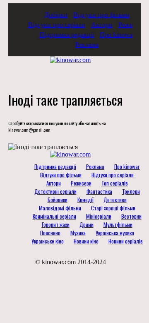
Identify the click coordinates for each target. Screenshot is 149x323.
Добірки (55, 14)
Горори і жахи (56, 224)
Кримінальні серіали (54, 216)
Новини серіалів (125, 241)
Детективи (115, 199)
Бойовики (57, 199)
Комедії (85, 199)
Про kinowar (117, 34)
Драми (86, 224)
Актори (102, 24)
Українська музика (115, 233)
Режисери (132, 24)
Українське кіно (47, 241)
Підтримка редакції (66, 34)
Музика (78, 233)
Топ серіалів (114, 183)
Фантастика (99, 191)
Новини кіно (86, 241)
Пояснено (50, 233)
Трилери (131, 191)
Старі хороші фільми (113, 208)
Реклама (87, 44)
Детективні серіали (55, 191)
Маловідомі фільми (60, 208)
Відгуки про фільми (101, 14)
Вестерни (131, 216)
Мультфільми (117, 224)
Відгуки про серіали (56, 24)
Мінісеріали (98, 216)
